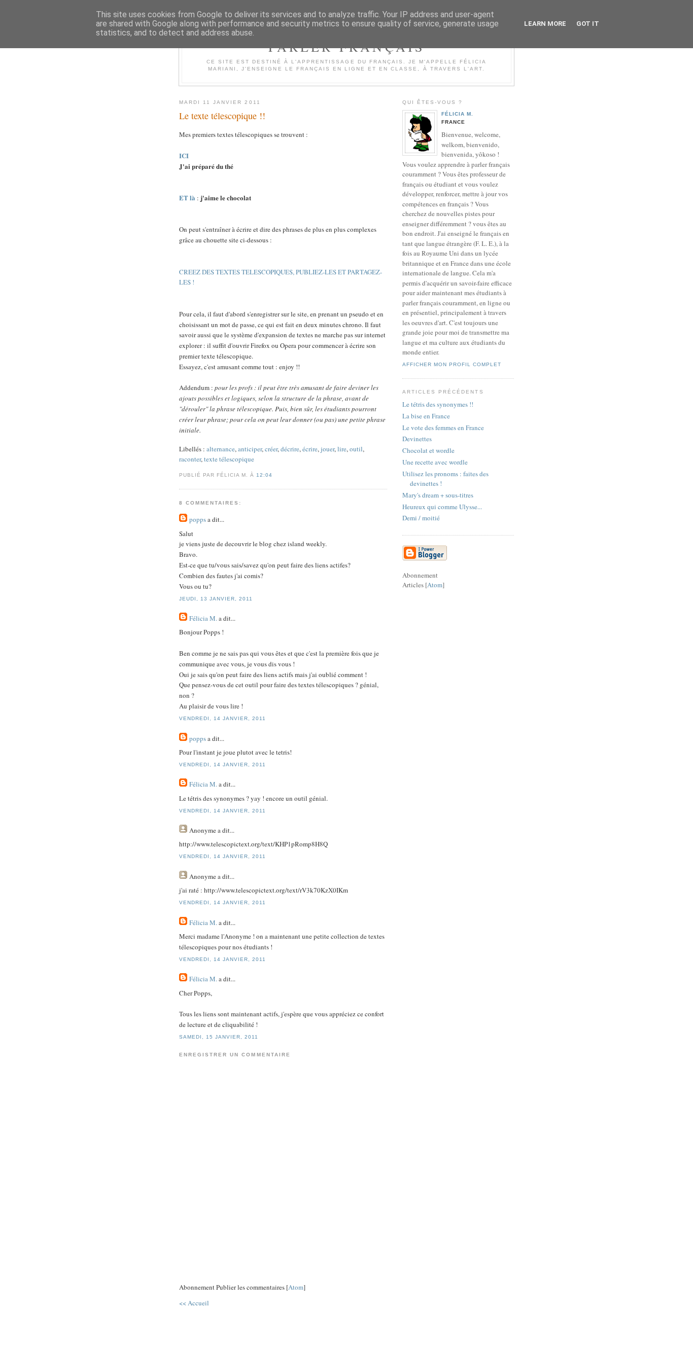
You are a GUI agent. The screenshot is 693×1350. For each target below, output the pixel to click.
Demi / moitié (421, 517)
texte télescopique (229, 459)
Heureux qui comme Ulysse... (442, 506)
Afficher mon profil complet (451, 364)
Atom (295, 1287)
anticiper (250, 448)
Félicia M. (204, 618)
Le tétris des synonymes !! (437, 404)
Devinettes (417, 438)
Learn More (545, 23)
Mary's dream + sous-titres (437, 495)
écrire (310, 448)
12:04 (264, 475)
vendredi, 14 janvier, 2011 (222, 718)
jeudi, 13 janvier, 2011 (216, 598)
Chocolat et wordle (428, 450)
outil (356, 448)
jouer (327, 448)
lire (341, 448)
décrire (290, 448)
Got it (587, 23)
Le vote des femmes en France (443, 427)
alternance (220, 448)
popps (197, 519)
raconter (190, 459)
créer (271, 448)
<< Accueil (194, 1302)
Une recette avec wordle (435, 462)
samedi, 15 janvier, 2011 (218, 1037)
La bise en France (426, 415)
